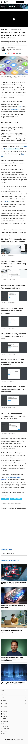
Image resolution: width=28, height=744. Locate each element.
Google (17, 149)
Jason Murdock (12, 47)
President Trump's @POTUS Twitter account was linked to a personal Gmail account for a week (12, 129)
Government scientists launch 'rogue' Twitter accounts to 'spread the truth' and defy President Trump (14, 135)
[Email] (17, 53)
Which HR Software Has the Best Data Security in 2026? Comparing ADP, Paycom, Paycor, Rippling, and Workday (14, 630)
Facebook (24, 146)
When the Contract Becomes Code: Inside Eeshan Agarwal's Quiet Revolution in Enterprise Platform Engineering (14, 659)
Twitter (19, 106)
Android (7, 201)
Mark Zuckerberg (9, 149)
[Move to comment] (20, 53)
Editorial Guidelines (20, 508)
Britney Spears (15, 109)
